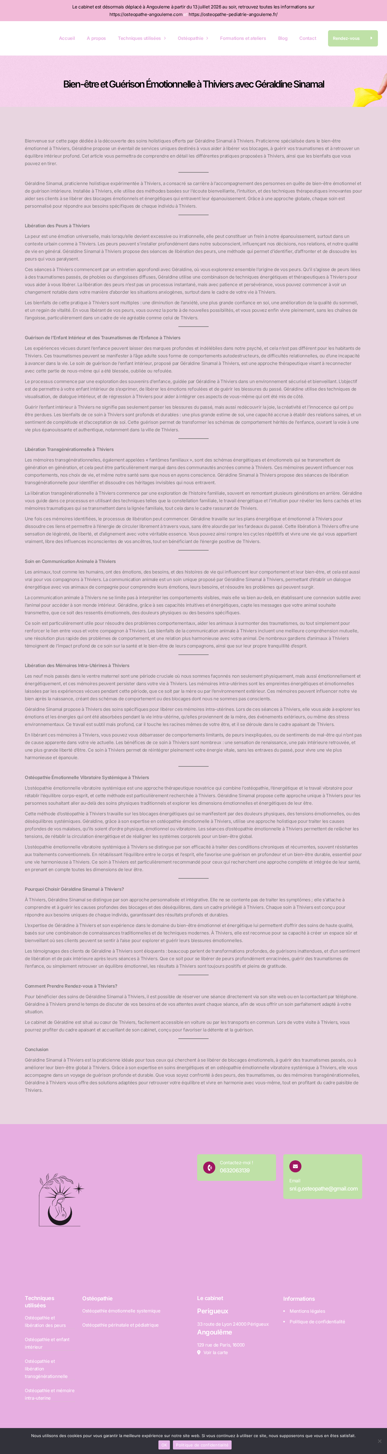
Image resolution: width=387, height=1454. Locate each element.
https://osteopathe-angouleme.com (145, 14)
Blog (283, 38)
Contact (307, 38)
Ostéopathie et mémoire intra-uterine (49, 1394)
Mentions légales (307, 1311)
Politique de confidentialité (317, 1322)
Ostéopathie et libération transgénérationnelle (46, 1368)
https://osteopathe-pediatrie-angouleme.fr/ (233, 14)
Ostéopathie (190, 38)
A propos (96, 38)
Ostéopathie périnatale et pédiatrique (120, 1325)
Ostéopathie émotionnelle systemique (121, 1311)
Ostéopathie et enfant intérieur (47, 1343)
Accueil (67, 38)
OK (164, 1445)
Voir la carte (215, 1352)
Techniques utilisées (139, 38)
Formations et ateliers (243, 38)
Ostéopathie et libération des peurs (45, 1321)
